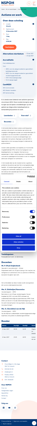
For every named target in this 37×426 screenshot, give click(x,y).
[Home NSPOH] (7, 3)
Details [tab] (18, 181)
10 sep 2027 (29, 56)
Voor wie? (25, 116)
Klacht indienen (7, 424)
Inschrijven (9, 47)
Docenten (7, 122)
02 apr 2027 (29, 53)
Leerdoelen (8, 116)
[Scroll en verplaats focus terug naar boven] (34, 423)
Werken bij (4, 395)
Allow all (18, 236)
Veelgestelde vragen (7, 390)
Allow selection (18, 242)
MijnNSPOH (4, 393)
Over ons (4, 388)
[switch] (32, 217)
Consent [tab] (6, 181)
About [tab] (30, 181)
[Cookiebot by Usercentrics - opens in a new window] (27, 177)
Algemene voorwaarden (20, 421)
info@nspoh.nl (9, 372)
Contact (3, 398)
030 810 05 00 (9, 369)
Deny (18, 248)
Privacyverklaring (6, 421)
